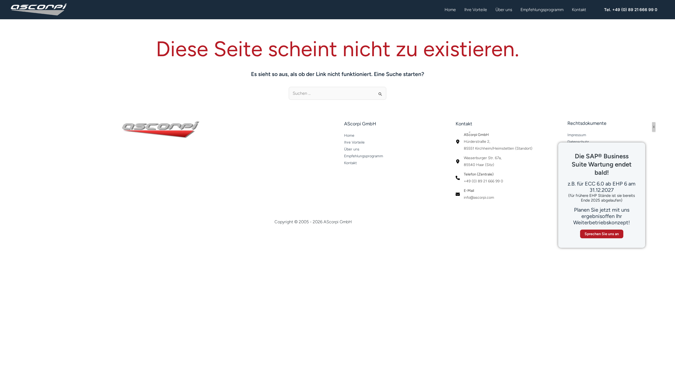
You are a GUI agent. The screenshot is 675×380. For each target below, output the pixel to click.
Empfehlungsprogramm (541, 9)
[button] (631, 9)
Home (450, 9)
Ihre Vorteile (475, 9)
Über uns (503, 9)
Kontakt (579, 9)
